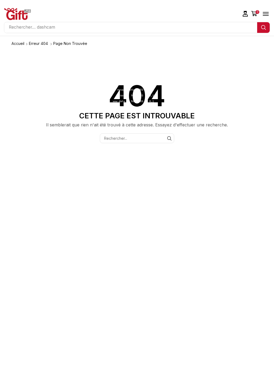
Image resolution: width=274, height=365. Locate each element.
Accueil (18, 43)
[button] (245, 14)
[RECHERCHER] (169, 138)
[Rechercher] (263, 27)
